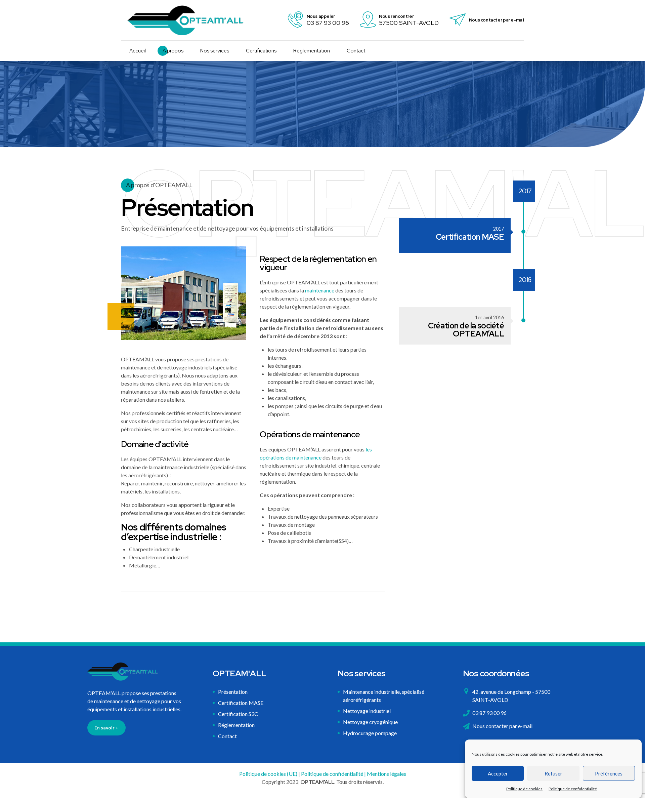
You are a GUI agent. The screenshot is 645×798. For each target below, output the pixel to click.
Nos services (214, 50)
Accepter (498, 773)
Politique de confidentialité (573, 788)
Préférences (608, 773)
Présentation (233, 691)
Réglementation (311, 50)
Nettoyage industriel (367, 711)
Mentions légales (386, 773)
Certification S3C (238, 714)
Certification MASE (240, 703)
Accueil (137, 50)
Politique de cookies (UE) (268, 773)
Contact (356, 50)
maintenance (319, 290)
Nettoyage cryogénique (370, 722)
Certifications (261, 50)
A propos (173, 50)
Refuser (553, 773)
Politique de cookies (524, 788)
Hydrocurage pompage (370, 733)
